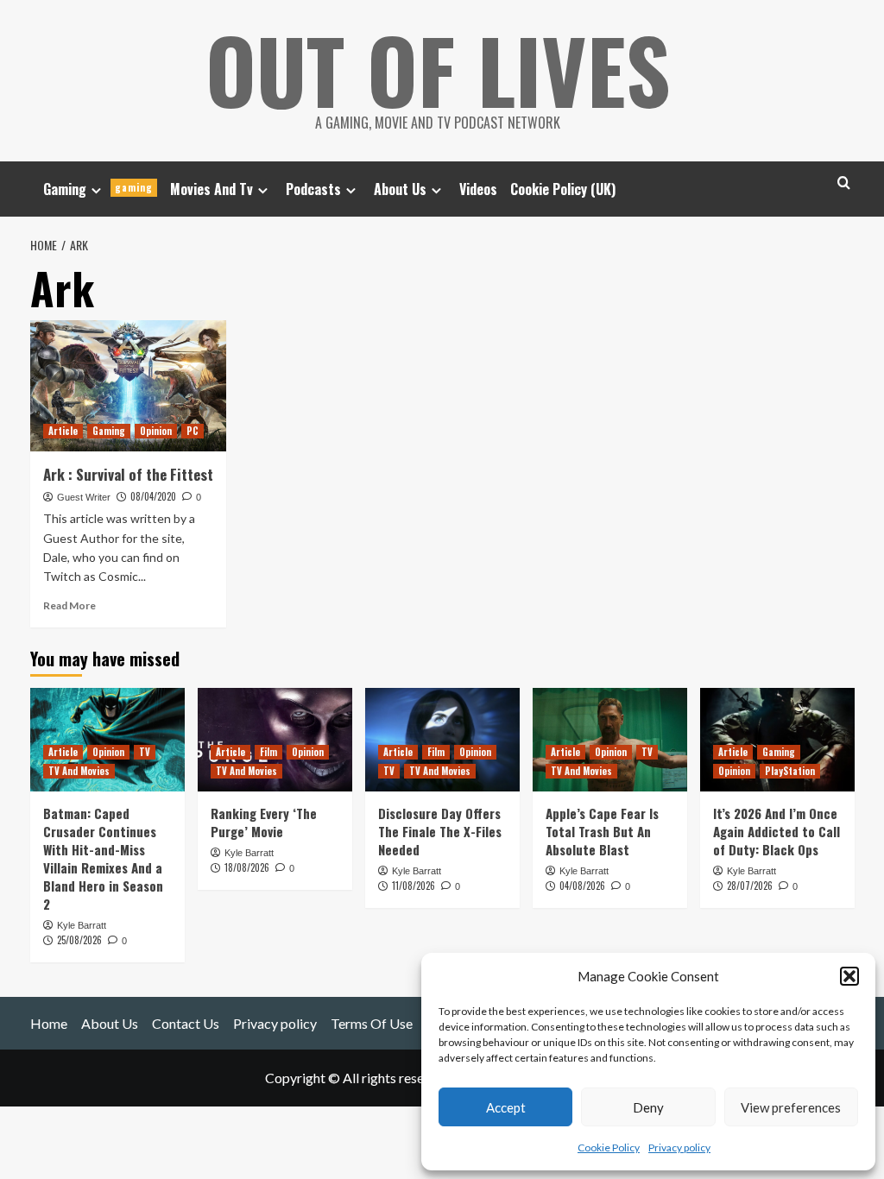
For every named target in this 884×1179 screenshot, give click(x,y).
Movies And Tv (211, 189)
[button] (849, 976)
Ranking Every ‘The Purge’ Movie (264, 822)
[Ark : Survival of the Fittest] (128, 385)
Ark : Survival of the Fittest (128, 474)
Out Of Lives (438, 69)
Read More (69, 605)
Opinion (156, 431)
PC (192, 431)
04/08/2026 (582, 885)
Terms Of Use (372, 1023)
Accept (506, 1107)
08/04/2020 (153, 496)
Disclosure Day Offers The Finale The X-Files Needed (440, 831)
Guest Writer (83, 497)
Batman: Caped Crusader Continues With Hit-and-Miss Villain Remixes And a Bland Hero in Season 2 (103, 858)
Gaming (98, 189)
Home (48, 1023)
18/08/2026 (246, 867)
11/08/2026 (413, 885)
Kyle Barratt (81, 925)
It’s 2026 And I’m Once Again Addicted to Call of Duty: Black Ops (776, 831)
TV (144, 752)
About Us (400, 189)
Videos (478, 189)
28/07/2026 (750, 885)
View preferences (791, 1107)
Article (63, 431)
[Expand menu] (96, 190)
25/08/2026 (79, 940)
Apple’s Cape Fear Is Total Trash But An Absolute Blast (602, 831)
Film (268, 752)
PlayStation (790, 771)
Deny (648, 1107)
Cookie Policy (609, 1147)
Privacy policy (679, 1147)
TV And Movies (79, 771)
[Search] (844, 182)
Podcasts (313, 189)
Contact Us (185, 1023)
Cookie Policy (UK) (563, 189)
